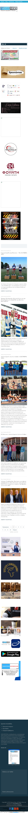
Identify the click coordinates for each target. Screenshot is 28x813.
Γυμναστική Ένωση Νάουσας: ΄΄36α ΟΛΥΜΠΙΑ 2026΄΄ (14, 253)
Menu (3, 44)
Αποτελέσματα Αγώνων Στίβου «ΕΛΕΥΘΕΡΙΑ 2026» (14, 357)
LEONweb (19, 805)
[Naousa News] (9, 9)
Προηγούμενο (5, 527)
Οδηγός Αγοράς (18, 1)
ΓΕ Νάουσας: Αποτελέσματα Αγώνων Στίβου (13, 434)
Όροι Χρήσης (6, 728)
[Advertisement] (14, 28)
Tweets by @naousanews (8, 791)
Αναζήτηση (11, 1)
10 (10, 529)
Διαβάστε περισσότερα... (6, 291)
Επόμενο (15, 529)
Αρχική (2, 1)
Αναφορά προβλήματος (8, 730)
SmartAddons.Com (17, 803)
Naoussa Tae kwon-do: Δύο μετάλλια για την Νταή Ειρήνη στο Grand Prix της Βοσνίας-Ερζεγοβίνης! (13, 300)
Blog (6, 1)
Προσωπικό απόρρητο (8, 726)
